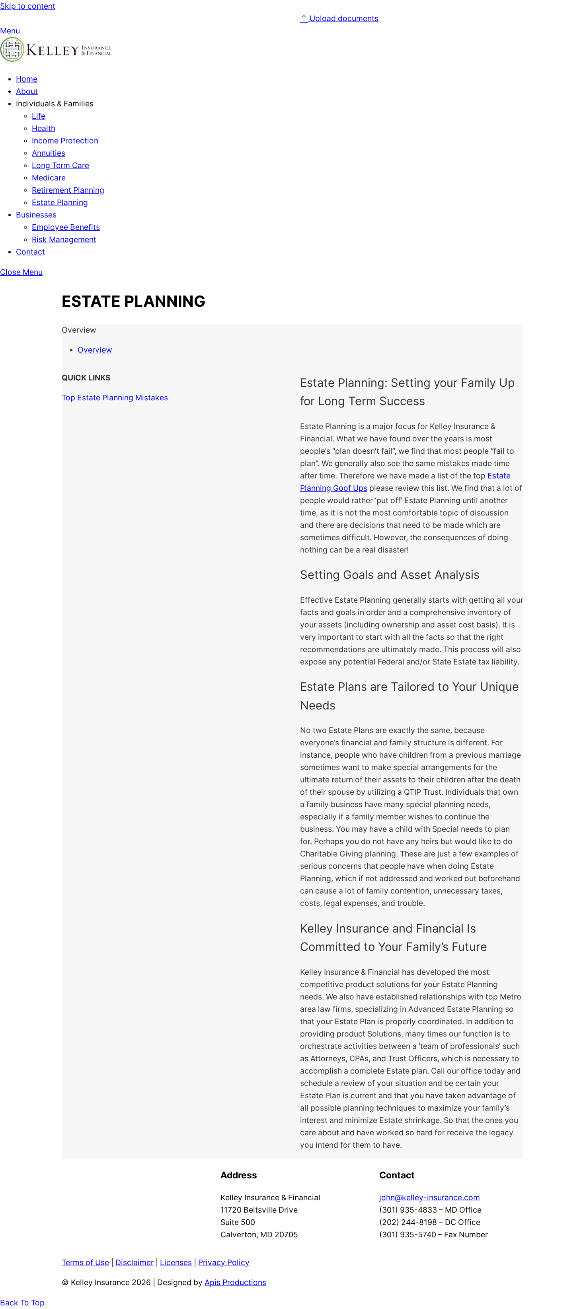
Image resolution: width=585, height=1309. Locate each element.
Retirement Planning (68, 190)
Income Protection (65, 140)
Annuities (48, 153)
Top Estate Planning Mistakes (115, 397)
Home (26, 79)
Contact (30, 252)
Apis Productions (235, 1282)
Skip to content (27, 6)
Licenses (176, 1262)
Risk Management (64, 239)
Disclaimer (134, 1262)
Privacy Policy (224, 1262)
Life (38, 116)
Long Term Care (60, 165)
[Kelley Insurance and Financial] (55, 59)
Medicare (49, 177)
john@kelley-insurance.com (429, 1197)
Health (43, 128)
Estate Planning (60, 202)
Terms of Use (85, 1262)
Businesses (36, 214)
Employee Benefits (66, 227)
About (27, 91)
